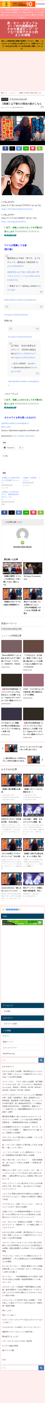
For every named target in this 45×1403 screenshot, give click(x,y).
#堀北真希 (31, 272)
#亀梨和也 (11, 272)
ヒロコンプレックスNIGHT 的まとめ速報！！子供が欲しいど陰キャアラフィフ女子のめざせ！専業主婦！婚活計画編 (22, 1303)
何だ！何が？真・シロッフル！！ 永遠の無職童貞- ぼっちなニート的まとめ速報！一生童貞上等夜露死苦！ (22, 1162)
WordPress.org (9, 1053)
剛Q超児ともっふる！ (10, 1336)
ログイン (6, 1036)
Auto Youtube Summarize (23, 436)
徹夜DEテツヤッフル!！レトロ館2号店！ (18, 1332)
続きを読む (6, 427)
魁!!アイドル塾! (8, 1350)
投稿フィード (8, 1042)
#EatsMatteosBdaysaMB (19, 99)
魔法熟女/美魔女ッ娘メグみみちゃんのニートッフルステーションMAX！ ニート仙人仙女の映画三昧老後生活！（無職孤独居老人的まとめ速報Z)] (22, 1119)
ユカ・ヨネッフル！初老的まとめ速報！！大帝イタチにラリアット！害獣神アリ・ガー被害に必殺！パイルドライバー (22, 1224)
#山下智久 (21, 272)
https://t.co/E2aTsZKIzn (25, 358)
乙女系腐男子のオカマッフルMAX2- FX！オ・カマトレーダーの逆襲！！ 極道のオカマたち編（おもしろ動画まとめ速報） (22, 1129)
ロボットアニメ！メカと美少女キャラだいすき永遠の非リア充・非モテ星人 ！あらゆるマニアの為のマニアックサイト (22, 1186)
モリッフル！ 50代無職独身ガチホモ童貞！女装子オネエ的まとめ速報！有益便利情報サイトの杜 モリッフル (22, 1279)
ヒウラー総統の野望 (10, 1346)
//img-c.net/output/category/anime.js (16, 209)
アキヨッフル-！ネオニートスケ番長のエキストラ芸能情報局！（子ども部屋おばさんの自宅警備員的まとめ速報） (22, 1258)
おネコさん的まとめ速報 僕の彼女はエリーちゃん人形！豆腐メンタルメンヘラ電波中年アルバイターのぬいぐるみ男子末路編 (22, 1074)
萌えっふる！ (7, 1310)
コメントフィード (10, 1048)
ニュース (5, 99)
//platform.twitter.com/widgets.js (15, 423)
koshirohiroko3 (23, 547)
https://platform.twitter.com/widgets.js (20, 300)
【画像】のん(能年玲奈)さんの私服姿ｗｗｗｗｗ (10, 480)
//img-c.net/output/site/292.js (13, 222)
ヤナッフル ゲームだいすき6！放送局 (17, 1341)
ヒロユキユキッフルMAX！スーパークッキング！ (21, 1327)
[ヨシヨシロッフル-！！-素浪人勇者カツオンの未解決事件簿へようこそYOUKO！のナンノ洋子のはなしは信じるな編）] (22, 1269)
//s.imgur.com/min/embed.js (16, 315)
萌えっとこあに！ (9, 1315)
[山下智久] (22, 175)
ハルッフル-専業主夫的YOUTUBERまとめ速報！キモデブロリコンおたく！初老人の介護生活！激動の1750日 (22, 1196)
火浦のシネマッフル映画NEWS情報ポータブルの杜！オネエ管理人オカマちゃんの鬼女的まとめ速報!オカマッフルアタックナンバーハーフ (21, 1214)
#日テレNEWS (23, 354)
